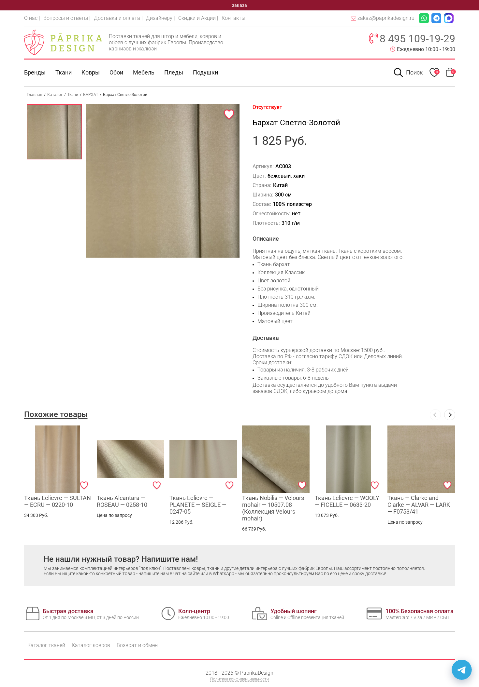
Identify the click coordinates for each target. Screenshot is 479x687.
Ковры (90, 72)
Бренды (35, 72)
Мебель (143, 72)
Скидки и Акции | (198, 18)
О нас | (32, 18)
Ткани (72, 94)
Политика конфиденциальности (239, 679)
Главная (34, 94)
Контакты (233, 18)
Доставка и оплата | (118, 18)
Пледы (173, 72)
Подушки (205, 72)
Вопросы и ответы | (67, 18)
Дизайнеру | (160, 18)
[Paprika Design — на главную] (63, 42)
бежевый (279, 176)
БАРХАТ (90, 94)
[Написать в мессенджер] (462, 670)
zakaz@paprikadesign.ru (385, 18)
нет (296, 213)
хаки (299, 176)
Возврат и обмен (137, 645)
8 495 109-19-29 (417, 39)
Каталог (55, 94)
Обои (116, 72)
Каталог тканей (46, 645)
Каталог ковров (91, 645)
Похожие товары (56, 414)
